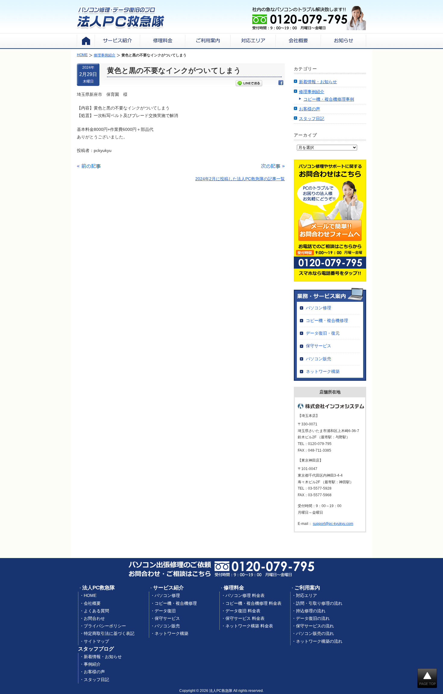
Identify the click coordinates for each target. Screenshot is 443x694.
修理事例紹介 (311, 91)
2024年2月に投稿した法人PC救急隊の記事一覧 (240, 178)
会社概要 (92, 603)
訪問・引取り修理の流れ (319, 603)
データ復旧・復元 (323, 333)
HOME (90, 595)
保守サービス (318, 345)
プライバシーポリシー (105, 625)
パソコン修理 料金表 (245, 595)
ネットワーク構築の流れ (319, 641)
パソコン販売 (318, 358)
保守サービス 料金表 (245, 618)
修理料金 (234, 588)
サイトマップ (96, 641)
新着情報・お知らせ (318, 81)
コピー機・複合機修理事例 (328, 99)
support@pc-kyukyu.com (333, 524)
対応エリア (306, 595)
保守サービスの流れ (315, 625)
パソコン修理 (318, 307)
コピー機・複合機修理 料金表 (253, 603)
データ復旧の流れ (313, 618)
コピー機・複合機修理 (327, 320)
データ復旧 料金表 (242, 610)
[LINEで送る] (249, 83)
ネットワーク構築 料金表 (249, 625)
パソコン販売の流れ (315, 633)
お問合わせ (94, 618)
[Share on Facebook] (280, 83)
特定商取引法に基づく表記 (109, 633)
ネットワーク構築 (323, 371)
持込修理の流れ (310, 610)
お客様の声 (309, 108)
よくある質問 (96, 610)
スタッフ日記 (311, 118)
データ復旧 (165, 610)
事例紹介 (92, 664)
